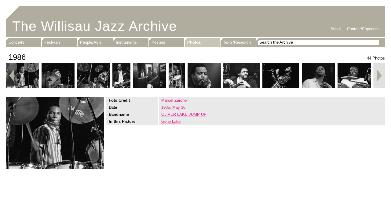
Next (379, 75)
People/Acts (91, 42)
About (336, 29)
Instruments (126, 42)
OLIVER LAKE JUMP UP (183, 114)
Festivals (52, 42)
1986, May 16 (173, 107)
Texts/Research (237, 42)
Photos (194, 42)
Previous (11, 75)
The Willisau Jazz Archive (94, 26)
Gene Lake (171, 121)
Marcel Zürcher (174, 100)
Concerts (16, 42)
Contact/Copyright (363, 29)
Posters (158, 42)
